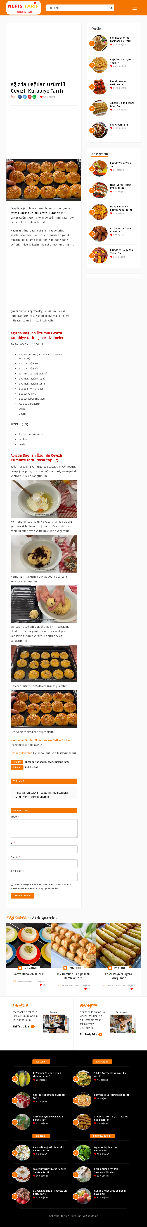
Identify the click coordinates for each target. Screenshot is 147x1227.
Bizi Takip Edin (21, 1026)
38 (97, 1098)
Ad (13, 843)
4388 (115, 66)
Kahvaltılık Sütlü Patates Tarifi (111, 1095)
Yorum (15, 816)
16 (43, 985)
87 (37, 1101)
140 (115, 191)
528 (98, 1154)
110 (37, 1197)
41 (98, 1080)
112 (37, 1123)
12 (88, 989)
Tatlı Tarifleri (31, 767)
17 (44, 97)
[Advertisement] (43, 49)
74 (98, 1123)
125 (115, 213)
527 (98, 1176)
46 (37, 1154)
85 (37, 1080)
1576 (115, 88)
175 (115, 235)
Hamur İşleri (75, 968)
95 (114, 170)
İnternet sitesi (17, 871)
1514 (115, 109)
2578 (115, 128)
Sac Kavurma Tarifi (120, 124)
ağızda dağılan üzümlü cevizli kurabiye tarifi (47, 762)
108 (37, 1176)
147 (115, 257)
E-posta (15, 857)
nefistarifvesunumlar (26, 982)
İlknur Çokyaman (21, 753)
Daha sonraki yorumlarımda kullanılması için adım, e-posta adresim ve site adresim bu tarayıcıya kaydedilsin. (41, 886)
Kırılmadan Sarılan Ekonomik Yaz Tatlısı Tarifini (40, 740)
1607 (115, 44)
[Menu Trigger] (135, 8)
